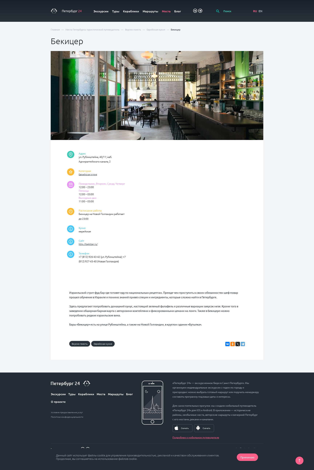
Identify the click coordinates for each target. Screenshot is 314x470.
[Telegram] (243, 344)
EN (260, 11)
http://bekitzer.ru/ (88, 244)
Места (166, 11)
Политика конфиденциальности (67, 416)
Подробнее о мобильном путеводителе (195, 437)
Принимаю (247, 457)
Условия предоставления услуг (67, 412)
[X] (238, 344)
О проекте (58, 402)
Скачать (185, 428)
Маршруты (150, 11)
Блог (177, 11)
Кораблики (131, 11)
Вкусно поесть (80, 343)
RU (255, 11)
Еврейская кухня (88, 174)
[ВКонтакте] (227, 344)
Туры (115, 11)
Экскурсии (101, 11)
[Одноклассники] (232, 344)
